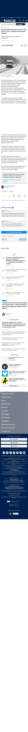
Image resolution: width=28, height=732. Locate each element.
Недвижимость (11, 17)
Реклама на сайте (6, 404)
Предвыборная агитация (8, 424)
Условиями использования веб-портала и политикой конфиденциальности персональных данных (14, 488)
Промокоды (19, 17)
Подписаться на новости (7, 393)
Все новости (4, 17)
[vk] (7, 452)
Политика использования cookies (14, 493)
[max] (17, 452)
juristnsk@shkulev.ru (14, 469)
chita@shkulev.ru (20, 467)
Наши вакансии (5, 417)
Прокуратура (4, 191)
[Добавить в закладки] (22, 45)
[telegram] (4, 452)
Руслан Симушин (9, 186)
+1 (21, 218)
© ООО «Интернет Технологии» (14, 510)
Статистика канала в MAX (8, 427)
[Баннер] (20, 24)
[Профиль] (26, 20)
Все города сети (5, 431)
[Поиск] (20, 20)
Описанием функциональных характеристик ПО (14, 486)
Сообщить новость (6, 397)
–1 (25, 229)
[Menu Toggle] (1, 20)
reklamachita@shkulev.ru (14, 479)
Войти (6, 239)
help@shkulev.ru (17, 470)
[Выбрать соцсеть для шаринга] (25, 45)
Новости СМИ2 (5, 248)
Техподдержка (5, 421)
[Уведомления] (23, 20)
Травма (11, 191)
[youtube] (24, 452)
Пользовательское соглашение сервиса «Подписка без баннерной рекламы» (14, 497)
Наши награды (5, 414)
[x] (20, 452)
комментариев (8, 45)
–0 (25, 218)
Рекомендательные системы (14, 495)
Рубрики (3, 400)
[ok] (10, 452)
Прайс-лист (4, 407)
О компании (4, 410)
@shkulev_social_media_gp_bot (17, 480)
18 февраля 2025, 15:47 (5, 40)
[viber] (14, 452)
